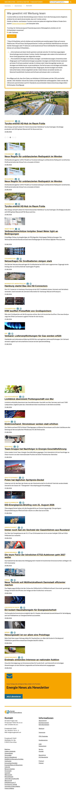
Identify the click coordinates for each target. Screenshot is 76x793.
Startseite (8, 5)
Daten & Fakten (23, 2)
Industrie (7, 767)
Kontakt (41, 751)
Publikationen (36, 2)
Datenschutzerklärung (19, 23)
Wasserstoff (8, 780)
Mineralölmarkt (9, 776)
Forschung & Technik (11, 784)
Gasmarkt (7, 773)
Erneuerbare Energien (11, 763)
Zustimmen (11, 36)
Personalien (8, 755)
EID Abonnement (44, 722)
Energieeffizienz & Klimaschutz (13, 765)
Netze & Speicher (10, 769)
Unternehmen (9, 753)
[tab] (5, 137)
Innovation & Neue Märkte (12, 786)
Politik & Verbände (10, 751)
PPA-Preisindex (43, 736)
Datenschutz (42, 746)
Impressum (42, 732)
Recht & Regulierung (11, 757)
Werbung (41, 728)
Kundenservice (43, 740)
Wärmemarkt (8, 774)
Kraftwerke (8, 761)
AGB (40, 744)
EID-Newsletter (43, 757)
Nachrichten (10, 2)
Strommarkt (8, 771)
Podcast (41, 763)
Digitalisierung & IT (10, 782)
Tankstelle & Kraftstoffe (12, 778)
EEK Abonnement (44, 724)
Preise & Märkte (9, 788)
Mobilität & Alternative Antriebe (14, 759)
